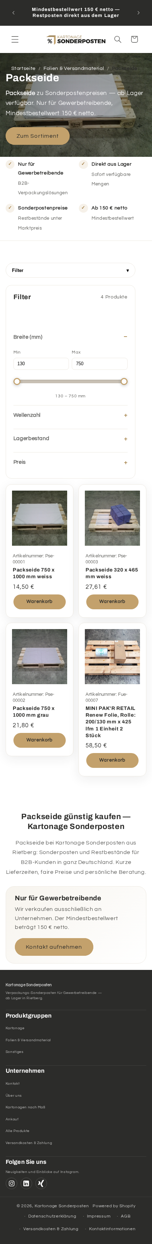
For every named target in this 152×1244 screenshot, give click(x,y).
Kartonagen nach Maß (26, 1107)
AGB (125, 1216)
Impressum (99, 1216)
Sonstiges (15, 1052)
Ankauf (12, 1119)
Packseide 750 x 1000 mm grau (34, 712)
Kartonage (15, 1028)
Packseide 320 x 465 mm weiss (112, 573)
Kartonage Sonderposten (62, 1206)
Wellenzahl (27, 415)
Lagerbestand (31, 438)
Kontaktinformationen (112, 1229)
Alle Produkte (18, 1131)
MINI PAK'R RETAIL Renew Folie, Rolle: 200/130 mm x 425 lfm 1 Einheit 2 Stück (111, 722)
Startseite (23, 68)
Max (76, 352)
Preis (19, 462)
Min (17, 352)
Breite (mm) (28, 337)
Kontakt (12, 1083)
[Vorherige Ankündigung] (13, 12)
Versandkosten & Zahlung (29, 1143)
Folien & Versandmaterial (73, 68)
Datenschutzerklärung (52, 1216)
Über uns (14, 1095)
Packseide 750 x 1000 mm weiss (34, 573)
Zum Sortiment (38, 136)
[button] (15, 39)
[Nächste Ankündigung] (138, 12)
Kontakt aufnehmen (54, 947)
